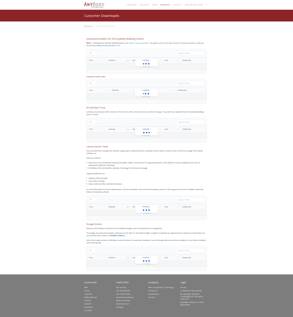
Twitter (87, 300)
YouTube (88, 310)
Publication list (90, 297)
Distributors (153, 294)
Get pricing (121, 287)
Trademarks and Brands (191, 290)
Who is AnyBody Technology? (161, 287)
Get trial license (123, 294)
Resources (88, 26)
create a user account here (139, 43)
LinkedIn (88, 304)
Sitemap (119, 307)
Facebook (88, 307)
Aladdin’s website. (117, 235)
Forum (87, 290)
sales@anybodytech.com (111, 45)
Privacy (183, 287)
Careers (151, 297)
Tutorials (88, 294)
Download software (125, 297)
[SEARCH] (206, 5)
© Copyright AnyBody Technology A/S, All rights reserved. (191, 296)
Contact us (153, 290)
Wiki (86, 287)
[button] (104, 60)
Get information (123, 290)
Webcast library (123, 300)
